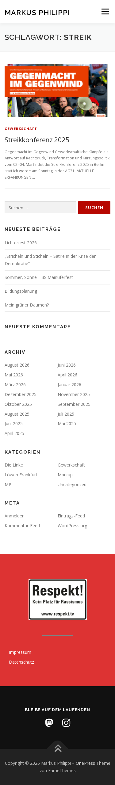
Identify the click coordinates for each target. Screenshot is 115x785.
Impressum (20, 652)
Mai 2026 (14, 375)
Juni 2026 (67, 365)
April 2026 (67, 375)
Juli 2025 (66, 414)
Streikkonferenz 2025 (37, 139)
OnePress (85, 763)
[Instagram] (66, 722)
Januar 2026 (69, 384)
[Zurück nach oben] (57, 749)
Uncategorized (72, 484)
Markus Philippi (37, 12)
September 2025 (74, 404)
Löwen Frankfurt (21, 475)
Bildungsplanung (21, 291)
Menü (105, 11)
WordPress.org (72, 525)
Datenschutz (21, 662)
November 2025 (74, 394)
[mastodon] (49, 722)
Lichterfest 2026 (21, 243)
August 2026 (17, 365)
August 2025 (17, 414)
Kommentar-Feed (22, 525)
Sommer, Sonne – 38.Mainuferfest (39, 277)
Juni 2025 (14, 423)
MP (8, 484)
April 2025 (14, 433)
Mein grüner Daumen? (27, 305)
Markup (65, 475)
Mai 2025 (67, 423)
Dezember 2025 (20, 394)
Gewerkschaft (21, 128)
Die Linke (14, 465)
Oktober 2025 (18, 404)
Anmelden (15, 516)
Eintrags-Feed (71, 516)
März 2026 (15, 384)
